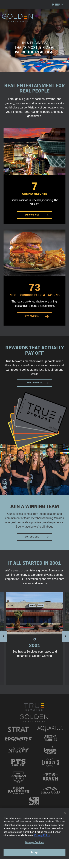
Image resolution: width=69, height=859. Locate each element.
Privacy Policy (42, 835)
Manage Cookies (34, 842)
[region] (34, 833)
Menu (56, 4)
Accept (34, 852)
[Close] (65, 813)
